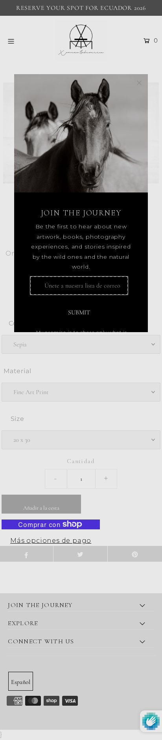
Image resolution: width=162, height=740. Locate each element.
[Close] (139, 83)
